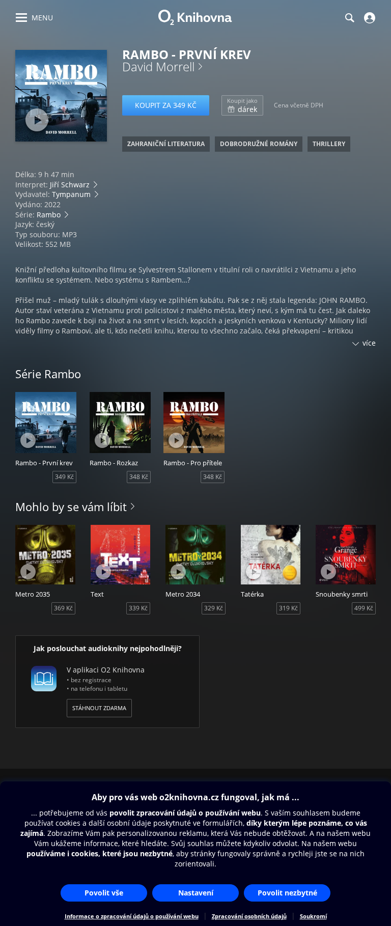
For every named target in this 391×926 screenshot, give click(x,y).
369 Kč (63, 608)
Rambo (49, 214)
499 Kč (363, 608)
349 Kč (64, 476)
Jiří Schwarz (70, 184)
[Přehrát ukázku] (37, 120)
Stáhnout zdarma (99, 708)
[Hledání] (349, 18)
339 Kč (138, 608)
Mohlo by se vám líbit (71, 506)
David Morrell (158, 66)
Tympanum (71, 194)
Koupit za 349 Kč (166, 105)
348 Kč (138, 476)
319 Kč (288, 608)
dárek (242, 105)
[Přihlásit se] (368, 18)
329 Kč (213, 608)
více (369, 343)
